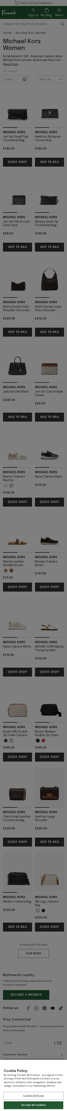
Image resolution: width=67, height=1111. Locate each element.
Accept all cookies (33, 1105)
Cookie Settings (33, 1096)
